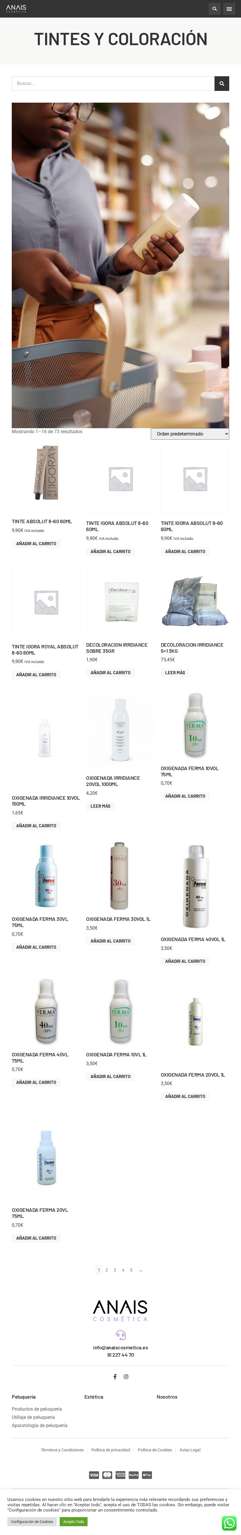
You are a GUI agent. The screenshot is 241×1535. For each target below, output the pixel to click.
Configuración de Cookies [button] (32, 1521)
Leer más (175, 672)
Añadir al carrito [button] (36, 543)
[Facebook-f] (115, 1376)
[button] (214, 9)
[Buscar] (222, 83)
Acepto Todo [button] (73, 1521)
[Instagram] (126, 1376)
